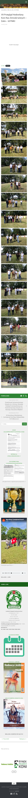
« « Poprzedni (4, 739)
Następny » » (23, 739)
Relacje (10, 10)
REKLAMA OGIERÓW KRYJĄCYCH (14, 734)
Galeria (3, 10)
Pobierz (7, 65)
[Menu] (26, 2)
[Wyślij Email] (21, 396)
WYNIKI (3, 65)
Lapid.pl (17, 791)
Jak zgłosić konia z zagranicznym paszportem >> (14, 481)
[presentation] (13, 772)
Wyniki (16, 10)
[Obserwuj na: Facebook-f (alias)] (23, 396)
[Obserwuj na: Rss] (26, 396)
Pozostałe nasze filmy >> (7, 565)
